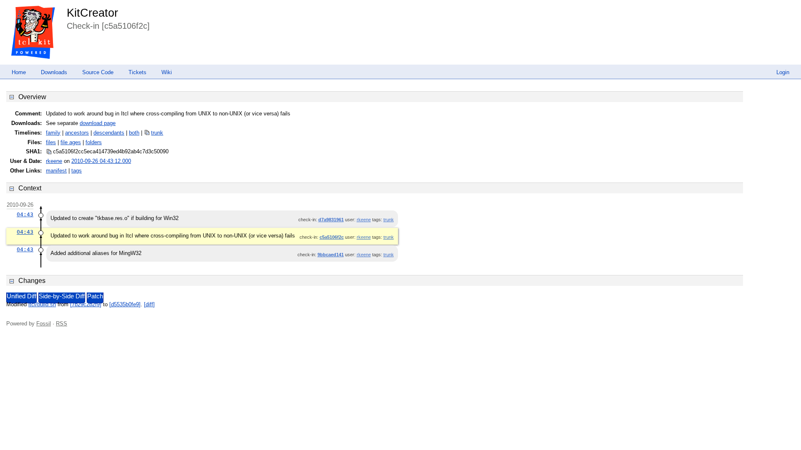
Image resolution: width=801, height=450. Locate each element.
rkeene (54, 161)
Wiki (166, 72)
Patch (95, 296)
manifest (56, 171)
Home (19, 72)
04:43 (25, 214)
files (51, 142)
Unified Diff (21, 296)
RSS (61, 323)
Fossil (43, 323)
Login (782, 72)
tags (76, 171)
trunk (157, 133)
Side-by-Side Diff (62, 296)
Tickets (137, 72)
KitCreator (92, 13)
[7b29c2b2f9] (85, 304)
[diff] (149, 304)
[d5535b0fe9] (125, 304)
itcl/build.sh (42, 304)
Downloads (54, 72)
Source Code (97, 72)
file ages (70, 142)
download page (98, 123)
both (134, 133)
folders (94, 142)
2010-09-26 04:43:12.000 (101, 161)
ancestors (77, 133)
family (53, 133)
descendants (108, 133)
